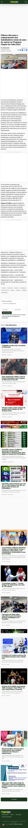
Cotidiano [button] (3, 288)
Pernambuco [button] (23, 288)
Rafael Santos (6, 47)
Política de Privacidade (6, 816)
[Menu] (2, 2)
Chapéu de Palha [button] (5, 290)
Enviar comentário (7, 312)
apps (13, 814)
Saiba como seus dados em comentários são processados (13, 316)
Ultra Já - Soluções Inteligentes (16, 824)
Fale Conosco (18, 814)
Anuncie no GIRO (5, 814)
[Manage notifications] (3, 825)
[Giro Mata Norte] (14, 1)
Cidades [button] (12, 290)
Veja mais (14, 799)
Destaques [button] (10, 288)
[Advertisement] (14, 19)
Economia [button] (16, 288)
